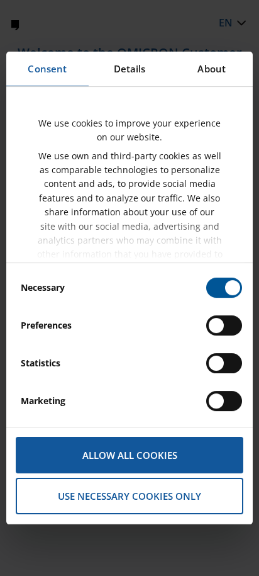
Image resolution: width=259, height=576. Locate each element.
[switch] (224, 325)
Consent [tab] (47, 68)
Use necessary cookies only (129, 496)
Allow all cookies (129, 455)
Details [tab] (130, 68)
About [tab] (211, 68)
